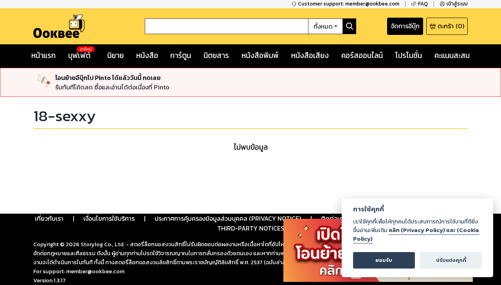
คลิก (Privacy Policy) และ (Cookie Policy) (416, 234)
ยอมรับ (383, 260)
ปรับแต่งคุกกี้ (451, 260)
